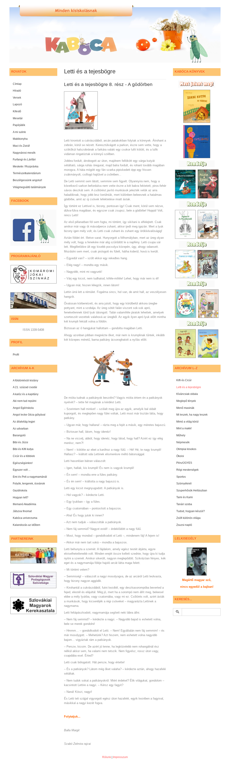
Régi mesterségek (187, 469)
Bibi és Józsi (20, 442)
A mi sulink (19, 132)
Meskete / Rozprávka (25, 166)
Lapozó (17, 104)
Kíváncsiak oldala (187, 394)
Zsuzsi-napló (184, 524)
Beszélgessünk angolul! (27, 180)
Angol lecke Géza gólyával (29, 414)
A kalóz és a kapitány (25, 394)
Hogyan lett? (20, 497)
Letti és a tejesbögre (188, 387)
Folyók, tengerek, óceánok (29, 483)
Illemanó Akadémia (24, 504)
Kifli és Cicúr (184, 380)
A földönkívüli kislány (25, 380)
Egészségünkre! (23, 463)
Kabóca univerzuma (25, 518)
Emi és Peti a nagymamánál (30, 476)
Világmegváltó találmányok (29, 187)
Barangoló (19, 435)
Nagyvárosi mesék (24, 152)
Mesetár (18, 118)
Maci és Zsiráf (21, 145)
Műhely (180, 435)
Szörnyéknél (184, 483)
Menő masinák (185, 408)
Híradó (17, 90)
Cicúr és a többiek (24, 456)
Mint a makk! (184, 428)
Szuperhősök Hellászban (191, 490)
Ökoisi (180, 456)
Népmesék (183, 442)
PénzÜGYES (184, 462)
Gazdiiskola (20, 490)
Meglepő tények (186, 401)
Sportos (181, 476)
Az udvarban (20, 428)
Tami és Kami (184, 497)
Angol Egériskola (23, 408)
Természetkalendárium (27, 173)
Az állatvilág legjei (24, 421)
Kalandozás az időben (26, 524)
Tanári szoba (184, 504)
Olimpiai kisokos (186, 449)
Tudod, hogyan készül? (190, 511)
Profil (16, 354)
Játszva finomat (22, 511)
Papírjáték (19, 125)
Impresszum (120, 757)
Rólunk (106, 757)
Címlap (17, 84)
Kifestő (17, 111)
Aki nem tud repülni (24, 401)
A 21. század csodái (25, 387)
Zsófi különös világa (188, 518)
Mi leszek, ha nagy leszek (192, 414)
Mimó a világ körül (187, 421)
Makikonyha (20, 138)
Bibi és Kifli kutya (23, 449)
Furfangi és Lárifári (24, 159)
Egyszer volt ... (21, 469)
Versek (17, 97)
